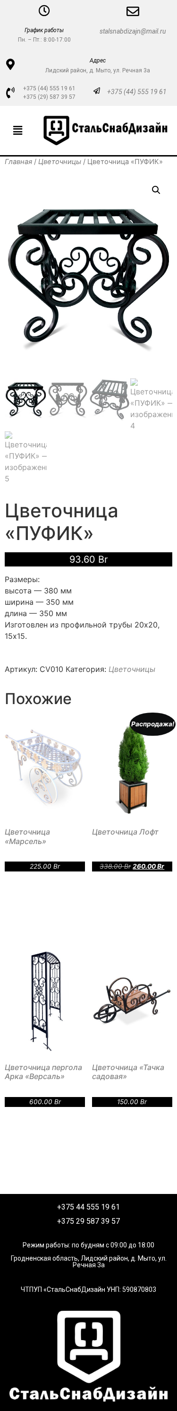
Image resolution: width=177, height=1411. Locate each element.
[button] (17, 130)
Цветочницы (59, 161)
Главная (18, 161)
